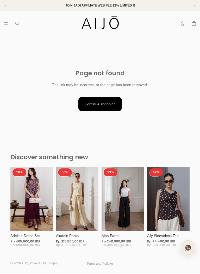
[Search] (17, 23)
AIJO (24, 263)
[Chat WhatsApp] (188, 248)
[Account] (182, 23)
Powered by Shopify (44, 263)
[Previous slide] (16, 198)
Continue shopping (100, 104)
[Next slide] (47, 198)
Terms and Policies (100, 263)
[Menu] (6, 23)
